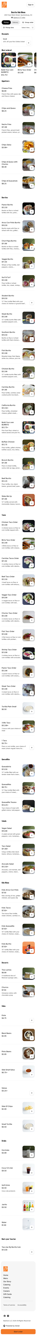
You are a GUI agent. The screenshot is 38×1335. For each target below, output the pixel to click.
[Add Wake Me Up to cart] (32, 503)
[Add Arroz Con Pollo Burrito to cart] (32, 230)
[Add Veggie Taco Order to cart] (32, 602)
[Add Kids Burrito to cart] (32, 951)
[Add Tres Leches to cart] (32, 977)
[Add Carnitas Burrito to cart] (32, 394)
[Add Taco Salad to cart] (32, 853)
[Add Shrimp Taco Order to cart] (32, 657)
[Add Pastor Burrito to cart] (32, 212)
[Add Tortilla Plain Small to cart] (32, 711)
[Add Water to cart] (32, 1227)
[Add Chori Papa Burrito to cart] (32, 248)
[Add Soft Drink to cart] (32, 1191)
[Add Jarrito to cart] (32, 1209)
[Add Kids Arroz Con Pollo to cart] (32, 897)
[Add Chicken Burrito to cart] (32, 376)
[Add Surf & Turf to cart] (32, 284)
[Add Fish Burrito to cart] (32, 357)
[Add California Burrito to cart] (32, 412)
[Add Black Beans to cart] (32, 1038)
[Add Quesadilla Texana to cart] (32, 809)
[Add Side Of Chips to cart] (32, 1111)
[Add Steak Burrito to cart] (32, 321)
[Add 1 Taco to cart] (32, 748)
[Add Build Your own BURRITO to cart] (13, 64)
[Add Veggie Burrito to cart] (32, 266)
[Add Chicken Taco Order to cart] (32, 529)
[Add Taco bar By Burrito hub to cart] (32, 1252)
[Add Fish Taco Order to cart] (32, 638)
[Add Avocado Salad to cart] (32, 871)
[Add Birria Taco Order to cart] (30, 64)
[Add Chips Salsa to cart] (32, 150)
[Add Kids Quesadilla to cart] (32, 933)
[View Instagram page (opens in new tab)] (8, 1316)
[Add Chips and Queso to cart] (32, 113)
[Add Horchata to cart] (32, 1155)
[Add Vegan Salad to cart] (32, 835)
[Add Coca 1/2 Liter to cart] (32, 1173)
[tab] (6, 22)
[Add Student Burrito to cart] (32, 303)
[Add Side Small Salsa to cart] (32, 1075)
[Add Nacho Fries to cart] (32, 131)
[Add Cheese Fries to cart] (32, 95)
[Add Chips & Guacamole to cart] (32, 186)
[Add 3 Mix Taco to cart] (32, 730)
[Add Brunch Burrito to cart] (32, 467)
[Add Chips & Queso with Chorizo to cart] (32, 168)
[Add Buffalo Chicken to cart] (32, 449)
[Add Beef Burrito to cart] (32, 485)
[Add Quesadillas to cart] (32, 791)
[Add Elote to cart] (32, 1020)
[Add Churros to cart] (32, 994)
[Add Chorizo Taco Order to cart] (32, 620)
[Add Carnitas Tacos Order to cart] (32, 565)
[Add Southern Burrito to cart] (32, 339)
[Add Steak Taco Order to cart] (32, 693)
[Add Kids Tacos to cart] (32, 915)
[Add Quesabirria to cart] (32, 774)
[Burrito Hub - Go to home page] (4, 5)
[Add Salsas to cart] (32, 1093)
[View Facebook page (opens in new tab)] (4, 1316)
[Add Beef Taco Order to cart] (32, 584)
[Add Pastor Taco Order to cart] (32, 675)
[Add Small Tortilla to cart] (32, 1129)
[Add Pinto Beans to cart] (32, 1056)
